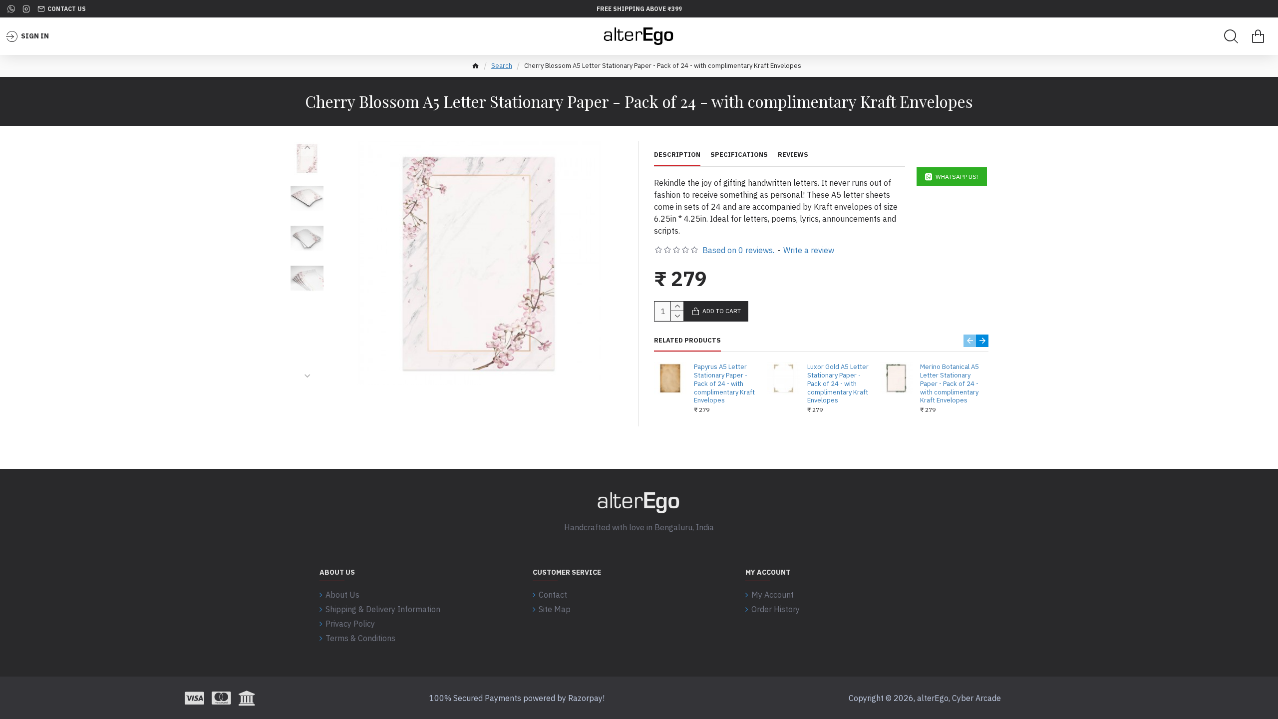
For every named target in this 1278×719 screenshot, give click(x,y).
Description (677, 155)
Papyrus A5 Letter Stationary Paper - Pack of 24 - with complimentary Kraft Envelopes (724, 384)
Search (501, 65)
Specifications (739, 155)
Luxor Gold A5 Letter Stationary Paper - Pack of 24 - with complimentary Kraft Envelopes (838, 384)
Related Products (687, 341)
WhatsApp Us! (957, 176)
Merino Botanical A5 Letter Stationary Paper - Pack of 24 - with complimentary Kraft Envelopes (949, 384)
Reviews (793, 155)
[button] (307, 147)
